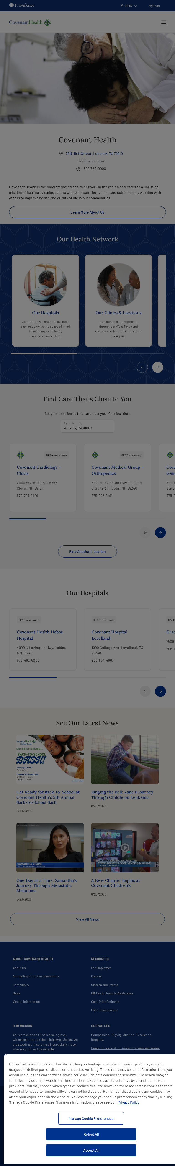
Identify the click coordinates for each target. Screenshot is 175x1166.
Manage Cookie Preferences (91, 1118)
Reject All (91, 1134)
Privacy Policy (128, 1102)
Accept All (91, 1150)
